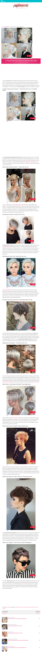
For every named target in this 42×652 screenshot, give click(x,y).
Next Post (38, 612)
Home (3, 26)
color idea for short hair (15, 417)
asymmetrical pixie (6, 246)
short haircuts (33, 607)
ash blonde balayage (8, 382)
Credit (7, 121)
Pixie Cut (21, 607)
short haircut (36, 382)
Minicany (16, 62)
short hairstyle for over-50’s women (30, 161)
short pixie (23, 583)
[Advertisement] (21, 17)
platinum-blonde (7, 289)
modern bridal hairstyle (16, 204)
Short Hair (29, 607)
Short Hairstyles (6, 26)
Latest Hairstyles (17, 607)
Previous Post (4, 612)
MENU (4, 1)
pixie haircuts (25, 607)
